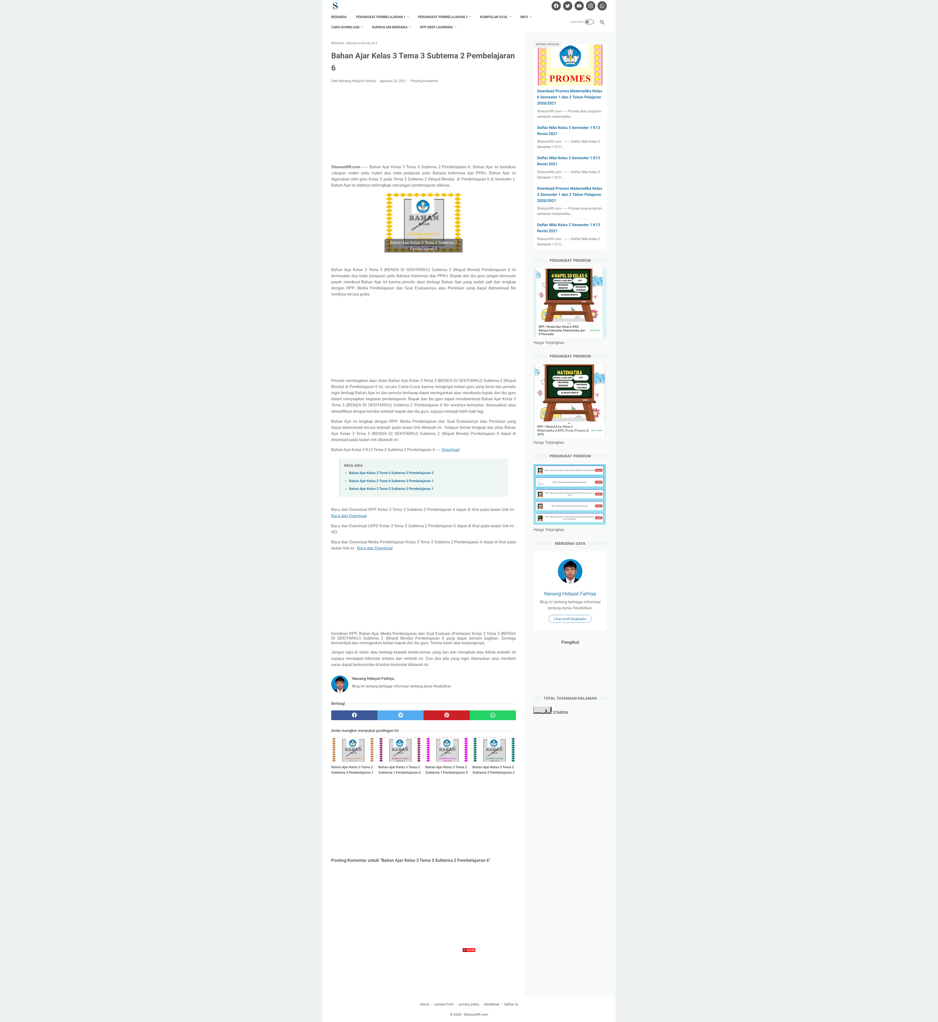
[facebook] (555, 5)
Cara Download (345, 27)
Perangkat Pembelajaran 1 (380, 17)
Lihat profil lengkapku (570, 619)
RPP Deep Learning (436, 27)
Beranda (339, 17)
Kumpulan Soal (494, 17)
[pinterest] (447, 715)
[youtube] (578, 5)
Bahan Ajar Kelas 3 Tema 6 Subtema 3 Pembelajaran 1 (391, 481)
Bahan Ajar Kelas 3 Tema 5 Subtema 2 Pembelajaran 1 (391, 489)
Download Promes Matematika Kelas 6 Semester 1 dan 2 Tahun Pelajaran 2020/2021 (569, 97)
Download (450, 450)
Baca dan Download (349, 516)
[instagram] (590, 5)
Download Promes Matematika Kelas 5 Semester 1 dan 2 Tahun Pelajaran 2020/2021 (569, 194)
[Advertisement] (423, 124)
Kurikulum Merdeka (389, 27)
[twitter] (567, 5)
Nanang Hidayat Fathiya (570, 594)
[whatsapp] (601, 5)
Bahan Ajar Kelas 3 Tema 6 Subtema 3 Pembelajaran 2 (391, 473)
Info (524, 17)
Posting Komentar (424, 81)
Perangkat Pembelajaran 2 (443, 17)
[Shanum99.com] (338, 6)
